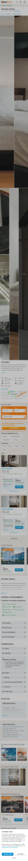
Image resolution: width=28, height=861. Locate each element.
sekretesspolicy (5, 847)
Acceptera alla (8, 854)
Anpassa (14, 858)
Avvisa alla (20, 854)
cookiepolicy (15, 847)
